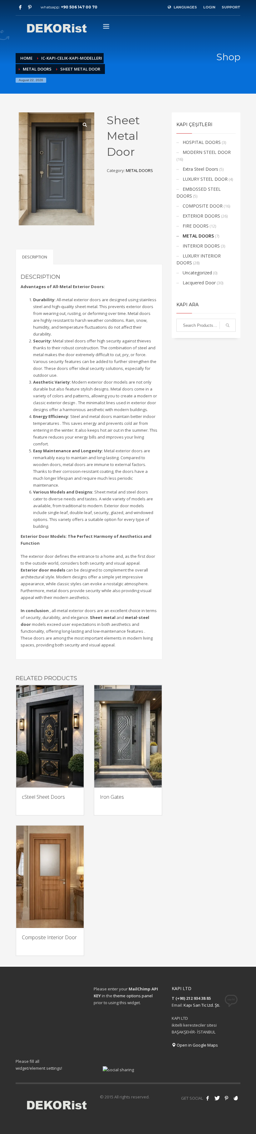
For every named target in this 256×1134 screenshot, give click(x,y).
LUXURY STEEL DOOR (205, 179)
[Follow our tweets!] (217, 1098)
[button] (85, 125)
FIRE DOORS (196, 226)
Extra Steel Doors (200, 169)
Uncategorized (197, 273)
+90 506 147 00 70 (79, 7)
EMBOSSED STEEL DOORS (198, 192)
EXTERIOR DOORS (201, 216)
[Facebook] (20, 7)
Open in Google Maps (197, 1045)
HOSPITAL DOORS (202, 142)
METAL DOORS (139, 170)
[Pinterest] (29, 7)
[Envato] (235, 1098)
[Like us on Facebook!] (207, 1098)
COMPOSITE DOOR (203, 206)
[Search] (227, 325)
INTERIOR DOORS (201, 246)
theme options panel (133, 996)
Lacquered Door (199, 283)
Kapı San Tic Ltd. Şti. (202, 1005)
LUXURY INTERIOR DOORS (198, 259)
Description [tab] (34, 257)
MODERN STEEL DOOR (207, 152)
